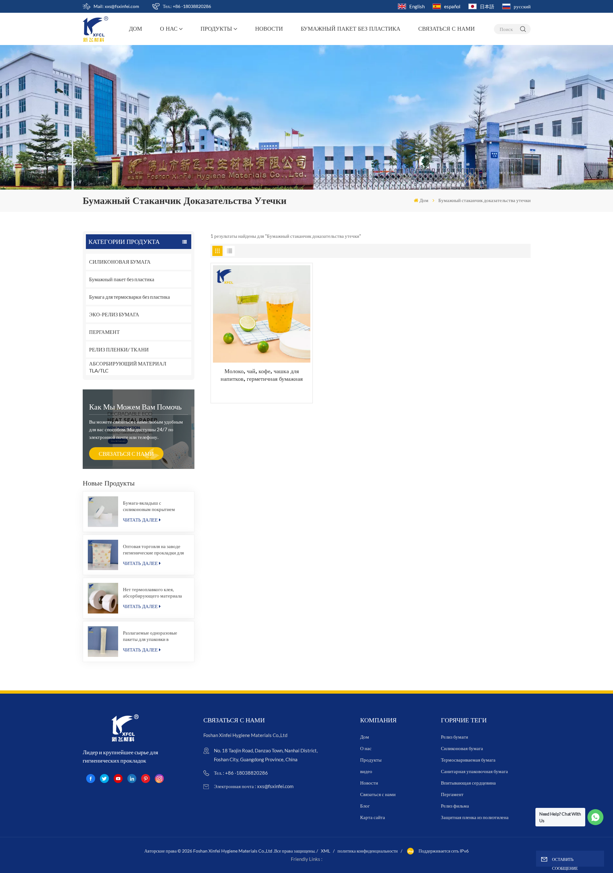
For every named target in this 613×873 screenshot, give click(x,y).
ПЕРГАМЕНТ (104, 332)
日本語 (487, 6)
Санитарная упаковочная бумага (474, 771)
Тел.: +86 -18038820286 (187, 6)
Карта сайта (372, 817)
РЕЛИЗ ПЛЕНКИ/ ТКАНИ (119, 349)
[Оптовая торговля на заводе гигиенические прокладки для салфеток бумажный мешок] (103, 555)
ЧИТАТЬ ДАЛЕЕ (140, 520)
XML (325, 851)
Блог (365, 806)
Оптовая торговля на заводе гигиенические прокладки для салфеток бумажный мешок (153, 549)
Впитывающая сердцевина (468, 783)
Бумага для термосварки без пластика (129, 297)
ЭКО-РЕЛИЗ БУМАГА (114, 314)
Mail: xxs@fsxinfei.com (116, 6)
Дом (135, 28)
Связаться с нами (446, 28)
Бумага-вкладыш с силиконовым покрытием (149, 506)
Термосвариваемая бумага (468, 760)
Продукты (216, 28)
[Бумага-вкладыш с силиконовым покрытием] (103, 511)
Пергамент (452, 794)
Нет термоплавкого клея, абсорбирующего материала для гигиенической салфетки (152, 592)
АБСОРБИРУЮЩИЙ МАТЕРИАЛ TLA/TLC (127, 366)
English (417, 6)
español (452, 6)
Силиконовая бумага (462, 748)
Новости (269, 28)
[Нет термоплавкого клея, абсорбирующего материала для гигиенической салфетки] (103, 598)
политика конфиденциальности (367, 851)
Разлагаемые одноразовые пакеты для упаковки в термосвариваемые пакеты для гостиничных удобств (154, 636)
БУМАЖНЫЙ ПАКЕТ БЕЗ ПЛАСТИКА (350, 28)
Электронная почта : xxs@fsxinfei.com (253, 786)
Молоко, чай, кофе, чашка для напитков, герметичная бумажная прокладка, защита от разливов (262, 375)
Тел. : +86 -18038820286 (241, 773)
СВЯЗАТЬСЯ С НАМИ (126, 453)
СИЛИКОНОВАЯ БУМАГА (120, 262)
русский (522, 6)
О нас (169, 28)
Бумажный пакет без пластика (121, 279)
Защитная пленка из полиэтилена (475, 817)
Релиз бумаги (454, 737)
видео (366, 771)
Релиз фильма (455, 806)
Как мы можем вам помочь (135, 406)
